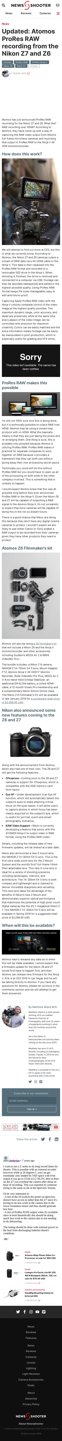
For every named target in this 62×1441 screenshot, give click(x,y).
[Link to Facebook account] (25, 1312)
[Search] (4, 5)
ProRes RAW (22, 62)
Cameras (45, 13)
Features (31, 1338)
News (9, 13)
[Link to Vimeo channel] (44, 1312)
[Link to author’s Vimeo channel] (40, 1081)
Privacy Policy (31, 1404)
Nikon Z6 (8, 66)
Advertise (31, 1398)
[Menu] (58, 13)
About (31, 1392)
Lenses (31, 1362)
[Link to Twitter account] (18, 1312)
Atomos (7, 62)
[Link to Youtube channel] (37, 1312)
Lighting (31, 1368)
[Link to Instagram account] (31, 1312)
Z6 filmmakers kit (46, 643)
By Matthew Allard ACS (43, 1007)
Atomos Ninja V (39, 62)
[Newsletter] (58, 5)
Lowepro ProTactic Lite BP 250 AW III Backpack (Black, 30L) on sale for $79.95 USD (40, 1275)
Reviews (26, 13)
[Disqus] (31, 1197)
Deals (27, 1252)
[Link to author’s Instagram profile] (35, 1081)
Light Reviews (31, 1373)
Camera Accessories (35, 1290)
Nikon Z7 (21, 66)
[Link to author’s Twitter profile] (30, 1081)
